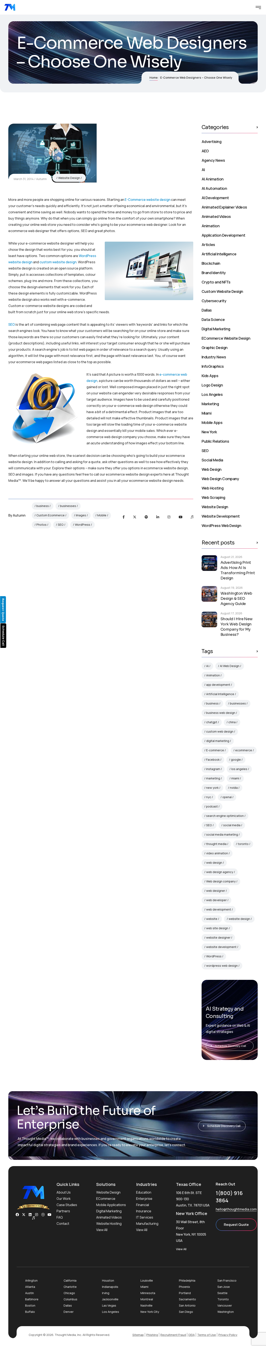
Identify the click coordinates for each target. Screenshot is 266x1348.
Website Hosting (109, 1223)
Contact (63, 1223)
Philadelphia (187, 1280)
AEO (205, 150)
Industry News (214, 356)
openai (227, 797)
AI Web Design (229, 666)
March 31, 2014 (24, 179)
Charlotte (70, 1287)
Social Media (212, 459)
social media (231, 825)
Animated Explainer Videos (224, 207)
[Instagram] (168, 517)
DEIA (191, 1335)
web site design (217, 928)
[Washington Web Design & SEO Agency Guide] (209, 594)
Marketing (210, 403)
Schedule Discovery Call (230, 1046)
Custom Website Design (222, 291)
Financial (142, 1205)
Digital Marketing (216, 328)
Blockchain (211, 263)
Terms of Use (206, 1335)
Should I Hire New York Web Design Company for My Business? (236, 627)
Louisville (146, 1280)
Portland (185, 1293)
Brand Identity (214, 272)
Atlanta (30, 1287)
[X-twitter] (23, 1214)
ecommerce (243, 750)
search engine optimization (225, 816)
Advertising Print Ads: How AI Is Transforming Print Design (237, 570)
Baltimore (31, 1299)
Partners (63, 1211)
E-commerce (215, 750)
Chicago (69, 1293)
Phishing (152, 1335)
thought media (216, 844)
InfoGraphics (213, 366)
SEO (11, 324)
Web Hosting (212, 488)
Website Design (69, 178)
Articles (208, 244)
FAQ (60, 1217)
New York (209, 431)
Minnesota (147, 1293)
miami (235, 778)
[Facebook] (124, 517)
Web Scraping (213, 497)
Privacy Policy (227, 1335)
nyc (208, 797)
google (236, 760)
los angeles (239, 769)
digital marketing (217, 741)
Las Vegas (109, 1305)
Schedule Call (3, 635)
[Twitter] (134, 517)
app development (218, 685)
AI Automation (214, 188)
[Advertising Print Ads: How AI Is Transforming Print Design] (209, 563)
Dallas (207, 310)
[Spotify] (146, 517)
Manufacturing (147, 1223)
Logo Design (212, 385)
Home (153, 78)
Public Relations (215, 441)
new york (212, 788)
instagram (213, 769)
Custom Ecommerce (50, 515)
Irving (105, 1293)
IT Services (144, 1217)
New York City (149, 1312)
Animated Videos (216, 216)
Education (143, 1192)
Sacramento (187, 1299)
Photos (41, 525)
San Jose (223, 1287)
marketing (213, 778)
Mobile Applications (111, 1205)
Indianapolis (110, 1287)
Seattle (222, 1293)
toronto (243, 844)
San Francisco (226, 1280)
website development (221, 947)
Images (81, 515)
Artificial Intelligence (219, 253)
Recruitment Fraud (173, 1335)
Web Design (212, 469)
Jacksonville (110, 1299)
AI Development (215, 197)
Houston (108, 1280)
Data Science (213, 319)
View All (101, 1229)
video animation (217, 853)
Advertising (211, 141)
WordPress (82, 525)
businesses (68, 506)
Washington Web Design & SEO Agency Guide (236, 598)
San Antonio (187, 1305)
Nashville (146, 1305)
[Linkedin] (30, 1214)
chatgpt (211, 722)
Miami (206, 413)
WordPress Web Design (221, 525)
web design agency (219, 872)
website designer (218, 937)
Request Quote (236, 1224)
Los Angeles (212, 394)
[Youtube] (180, 517)
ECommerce (105, 1198)
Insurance (143, 1211)
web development (218, 909)
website (211, 919)
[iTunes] (192, 517)
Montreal (146, 1299)
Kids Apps (210, 375)
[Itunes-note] (33, 1218)
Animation (210, 225)
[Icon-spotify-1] (43, 1214)
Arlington (31, 1280)
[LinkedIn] (157, 517)
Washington (225, 1312)
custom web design (219, 731)
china (232, 722)
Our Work (64, 1198)
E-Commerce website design (147, 199)
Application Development (223, 235)
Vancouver (224, 1305)
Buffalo (30, 1312)
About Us (64, 1192)
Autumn (41, 179)
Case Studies (67, 1205)
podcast (212, 806)
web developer (216, 900)
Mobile (101, 515)
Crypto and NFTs (216, 282)
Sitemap (138, 1335)
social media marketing (222, 834)
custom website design (57, 262)
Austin (29, 1293)
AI (203, 169)
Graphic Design (214, 347)
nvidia (234, 788)
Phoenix (184, 1287)
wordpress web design (222, 966)
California (70, 1280)
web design (214, 863)
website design (239, 919)
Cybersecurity (214, 300)
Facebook (213, 760)
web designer (215, 891)
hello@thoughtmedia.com (236, 1209)
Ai (207, 666)
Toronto (223, 1299)
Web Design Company (220, 478)
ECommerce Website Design (226, 338)
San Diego (186, 1312)
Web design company (221, 881)
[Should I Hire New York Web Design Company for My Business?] (209, 619)
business (42, 506)
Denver (69, 1312)
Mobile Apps (212, 422)
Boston (30, 1305)
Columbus (70, 1299)
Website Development (221, 516)
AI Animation (213, 178)
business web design (220, 713)
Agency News (213, 160)
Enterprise (144, 1198)
